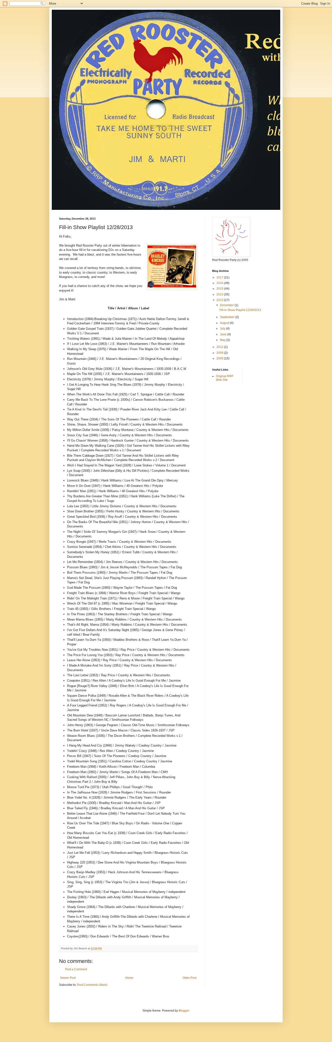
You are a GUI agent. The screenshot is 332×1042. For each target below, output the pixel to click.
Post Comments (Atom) (92, 985)
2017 (220, 277)
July (223, 328)
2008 (220, 358)
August (225, 323)
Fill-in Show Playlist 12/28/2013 (240, 310)
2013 (220, 300)
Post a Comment (76, 969)
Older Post (189, 978)
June (223, 334)
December (227, 305)
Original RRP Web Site (224, 377)
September (227, 317)
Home (129, 978)
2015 (220, 288)
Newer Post (68, 978)
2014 (220, 294)
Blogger (184, 1010)
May (223, 340)
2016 (220, 283)
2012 (220, 347)
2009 (220, 353)
